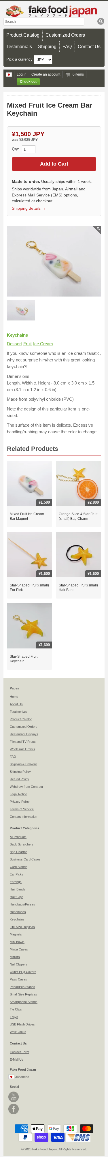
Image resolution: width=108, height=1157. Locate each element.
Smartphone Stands (23, 1002)
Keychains (17, 335)
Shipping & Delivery (23, 764)
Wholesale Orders (22, 749)
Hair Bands (17, 889)
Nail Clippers (18, 964)
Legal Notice (18, 794)
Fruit (27, 343)
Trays (14, 1017)
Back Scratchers (21, 844)
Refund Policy (19, 779)
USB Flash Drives (22, 1024)
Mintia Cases (19, 949)
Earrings (16, 882)
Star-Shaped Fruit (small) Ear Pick (29, 587)
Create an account (45, 74)
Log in (21, 74)
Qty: (16, 149)
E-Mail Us (16, 1059)
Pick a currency (20, 59)
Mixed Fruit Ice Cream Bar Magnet (27, 516)
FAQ (67, 46)
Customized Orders (65, 35)
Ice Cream (43, 343)
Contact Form (19, 1052)
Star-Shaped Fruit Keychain (23, 659)
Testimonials (19, 46)
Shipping (47, 46)
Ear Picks (16, 874)
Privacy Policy (20, 801)
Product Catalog (22, 35)
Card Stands (18, 867)
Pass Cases (18, 979)
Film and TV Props (23, 741)
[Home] (54, 11)
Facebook (13, 1109)
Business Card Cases (25, 859)
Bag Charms (18, 852)
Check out (28, 82)
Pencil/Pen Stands (22, 987)
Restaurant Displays (24, 734)
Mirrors (15, 957)
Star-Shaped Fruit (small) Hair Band (78, 587)
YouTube (13, 1097)
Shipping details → (29, 208)
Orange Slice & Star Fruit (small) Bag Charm (78, 516)
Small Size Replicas (23, 994)
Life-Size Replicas (22, 927)
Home (14, 696)
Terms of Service (22, 809)
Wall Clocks (18, 1032)
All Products (18, 837)
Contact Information (23, 816)
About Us (16, 704)
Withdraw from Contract (26, 786)
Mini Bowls (17, 942)
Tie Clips (16, 1009)
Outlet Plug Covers (23, 972)
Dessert (14, 343)
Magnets (16, 934)
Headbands (18, 912)
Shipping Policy (20, 771)
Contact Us (89, 46)
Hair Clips (16, 897)
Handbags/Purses (22, 904)
